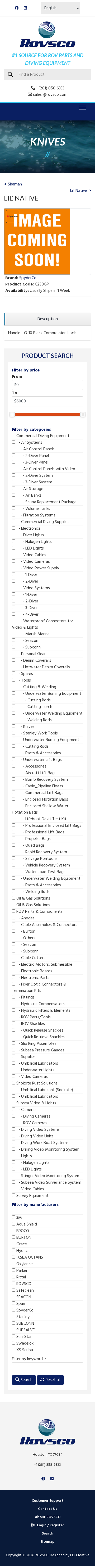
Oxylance (24, 1264)
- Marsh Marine (32, 634)
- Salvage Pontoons (36, 859)
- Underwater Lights (34, 1070)
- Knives (25, 727)
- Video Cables (30, 555)
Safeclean (24, 1290)
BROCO (22, 1231)
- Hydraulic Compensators (40, 1004)
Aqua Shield (26, 1224)
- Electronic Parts (32, 978)
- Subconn (28, 647)
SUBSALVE (25, 1330)
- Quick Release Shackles (39, 1030)
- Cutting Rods (33, 700)
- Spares (24, 674)
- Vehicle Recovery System (42, 865)
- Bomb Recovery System (41, 780)
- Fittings (25, 997)
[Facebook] (16, 8)
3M (18, 1218)
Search (26, 1380)
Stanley (22, 1317)
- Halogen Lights (33, 542)
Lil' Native (78, 191)
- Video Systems (32, 588)
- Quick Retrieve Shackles (40, 1037)
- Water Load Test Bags (40, 872)
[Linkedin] (25, 8)
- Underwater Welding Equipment (49, 713)
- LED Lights (29, 548)
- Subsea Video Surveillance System (48, 1182)
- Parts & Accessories (38, 753)
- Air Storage (29, 489)
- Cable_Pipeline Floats (39, 786)
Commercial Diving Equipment (42, 436)
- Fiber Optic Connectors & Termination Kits (39, 987)
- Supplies (25, 1057)
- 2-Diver (26, 581)
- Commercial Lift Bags (39, 793)
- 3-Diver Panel (31, 462)
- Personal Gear (30, 654)
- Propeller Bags (33, 839)
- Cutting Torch (33, 707)
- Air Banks (28, 495)
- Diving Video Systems (37, 1130)
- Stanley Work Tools (36, 733)
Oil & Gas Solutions (32, 898)
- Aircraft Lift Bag (35, 773)
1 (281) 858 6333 (50, 88)
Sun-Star (23, 1337)
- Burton (25, 931)
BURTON (23, 1237)
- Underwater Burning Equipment (48, 694)
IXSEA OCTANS (29, 1257)
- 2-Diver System (34, 476)
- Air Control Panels (35, 449)
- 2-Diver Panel (32, 456)
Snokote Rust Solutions (36, 1083)
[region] (47, 319)
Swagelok (24, 1343)
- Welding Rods (33, 720)
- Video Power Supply (37, 568)
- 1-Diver (26, 575)
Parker (21, 1271)
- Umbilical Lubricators (36, 1063)
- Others (25, 938)
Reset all (52, 1380)
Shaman (15, 184)
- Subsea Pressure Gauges (39, 1050)
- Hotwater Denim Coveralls (42, 667)
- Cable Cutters (30, 958)
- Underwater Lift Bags (38, 760)
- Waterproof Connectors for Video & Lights (42, 624)
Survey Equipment (32, 1196)
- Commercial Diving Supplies (42, 522)
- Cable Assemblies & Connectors (46, 925)
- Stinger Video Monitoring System (47, 1176)
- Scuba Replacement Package (46, 502)
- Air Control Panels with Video (45, 469)
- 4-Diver (27, 614)
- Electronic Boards (33, 971)
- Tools (23, 680)
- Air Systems (28, 442)
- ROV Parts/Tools (33, 1017)
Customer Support (48, 1501)
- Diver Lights (29, 535)
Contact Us (47, 1509)
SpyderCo (24, 1310)
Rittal (20, 1277)
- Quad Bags (30, 845)
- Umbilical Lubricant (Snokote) (44, 1090)
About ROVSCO (47, 1517)
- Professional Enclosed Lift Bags (48, 826)
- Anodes (25, 918)
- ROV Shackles (30, 1024)
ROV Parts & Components (39, 912)
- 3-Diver (26, 608)
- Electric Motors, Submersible (43, 964)
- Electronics (28, 528)
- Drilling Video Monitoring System (47, 1149)
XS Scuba (24, 1350)
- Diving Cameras (32, 1116)
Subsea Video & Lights (35, 1103)
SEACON (23, 1297)
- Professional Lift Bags (39, 832)
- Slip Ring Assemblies (35, 1044)
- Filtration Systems (35, 515)
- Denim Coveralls (33, 660)
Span (20, 1304)
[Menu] (81, 108)
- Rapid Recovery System (41, 852)
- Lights (23, 1156)
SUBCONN (24, 1323)
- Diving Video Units (34, 1136)
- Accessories (30, 766)
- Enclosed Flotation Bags (41, 799)
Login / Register (50, 1525)
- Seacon (26, 641)
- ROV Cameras (31, 1123)
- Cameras (25, 1110)
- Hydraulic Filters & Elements (42, 1010)
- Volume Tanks (32, 509)
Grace (21, 1244)
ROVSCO (23, 1284)
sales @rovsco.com (50, 94)
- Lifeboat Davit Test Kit (40, 819)
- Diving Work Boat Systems (42, 1143)
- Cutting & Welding (35, 687)
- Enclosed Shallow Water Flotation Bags (40, 809)
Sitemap (47, 1542)
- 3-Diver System (33, 482)
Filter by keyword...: (29, 1359)
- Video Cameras (32, 562)
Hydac (21, 1251)
